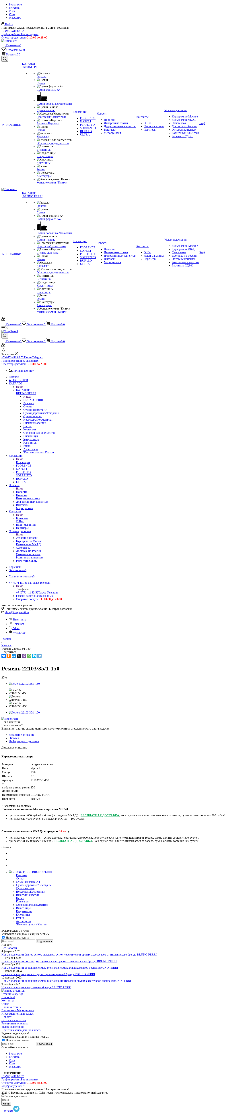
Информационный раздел (17, 1013)
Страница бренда (12, 993)
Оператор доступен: (24, 37)
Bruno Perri (8, 997)
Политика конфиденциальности (21, 1030)
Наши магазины (11, 1007)
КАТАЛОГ (23, 390)
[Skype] (34, 656)
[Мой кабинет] (3, 319)
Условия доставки (27, 537)
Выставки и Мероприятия (17, 1010)
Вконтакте (15, 4)
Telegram (14, 7)
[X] (19, 656)
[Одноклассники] (9, 656)
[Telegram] (39, 656)
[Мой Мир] (14, 656)
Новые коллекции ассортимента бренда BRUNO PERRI (36, 987)
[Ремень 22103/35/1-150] (24, 683)
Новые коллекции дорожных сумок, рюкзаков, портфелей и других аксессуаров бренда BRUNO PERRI (66, 980)
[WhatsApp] (29, 656)
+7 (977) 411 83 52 (12, 30)
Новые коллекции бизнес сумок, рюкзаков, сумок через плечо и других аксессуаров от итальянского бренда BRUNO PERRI (79, 954)
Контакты (22, 518)
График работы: (19, 34)
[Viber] (24, 656)
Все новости (9, 947)
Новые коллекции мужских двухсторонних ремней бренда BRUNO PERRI (48, 974)
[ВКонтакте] (3, 656)
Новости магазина (17, 937)
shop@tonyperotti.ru (17, 612)
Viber (12, 11)
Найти (6, 1103)
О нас (5, 1003)
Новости (21, 491)
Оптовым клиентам (13, 1020)
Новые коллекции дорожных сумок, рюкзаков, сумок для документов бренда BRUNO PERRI (59, 967)
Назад (19, 386)
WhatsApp (15, 17)
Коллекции (23, 462)
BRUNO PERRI (33, 399)
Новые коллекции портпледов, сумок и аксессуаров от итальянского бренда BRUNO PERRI (59, 961)
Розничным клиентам (14, 1023)
